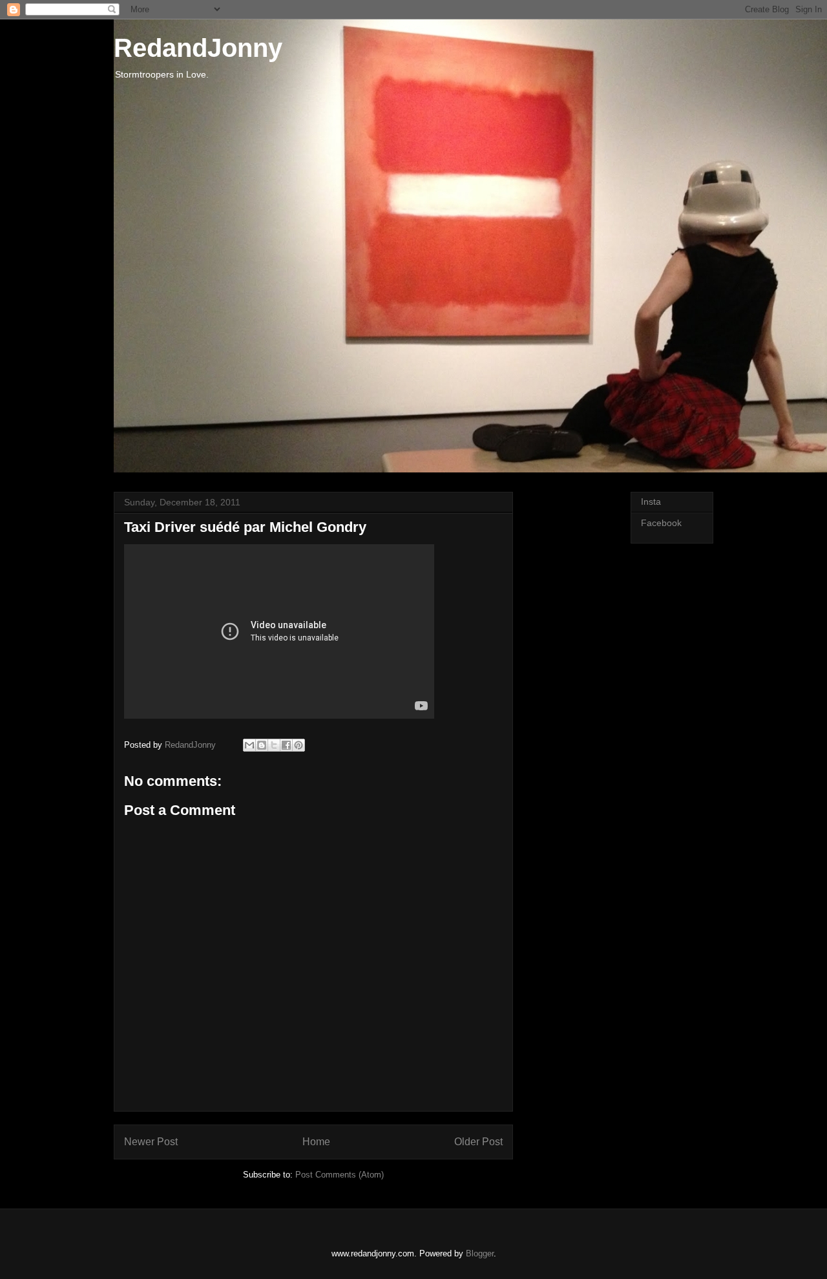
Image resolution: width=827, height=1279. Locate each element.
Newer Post (151, 1141)
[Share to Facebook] (286, 745)
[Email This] (249, 745)
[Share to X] (273, 745)
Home (316, 1141)
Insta (651, 501)
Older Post (478, 1141)
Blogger (480, 1253)
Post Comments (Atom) (339, 1174)
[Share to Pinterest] (298, 745)
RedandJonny (198, 48)
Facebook (661, 523)
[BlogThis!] (261, 745)
